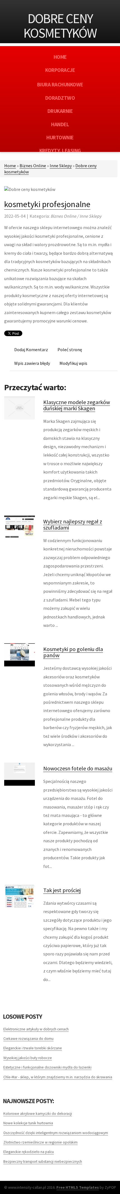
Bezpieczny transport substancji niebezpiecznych (42, 1161)
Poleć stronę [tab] (69, 349)
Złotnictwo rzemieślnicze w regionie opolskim (40, 1142)
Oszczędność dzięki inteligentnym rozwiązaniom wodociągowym (55, 1132)
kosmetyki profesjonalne (47, 204)
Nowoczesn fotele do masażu (77, 768)
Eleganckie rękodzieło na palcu (28, 1151)
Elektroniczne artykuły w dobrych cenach (36, 1029)
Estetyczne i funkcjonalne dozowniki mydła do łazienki (47, 1067)
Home (10, 165)
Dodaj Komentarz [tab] (31, 349)
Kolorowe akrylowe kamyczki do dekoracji (37, 1113)
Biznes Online (33, 165)
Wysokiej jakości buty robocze (27, 1057)
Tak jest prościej (62, 890)
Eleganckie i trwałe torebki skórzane (32, 1048)
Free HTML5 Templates (77, 1187)
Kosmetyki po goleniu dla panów (73, 652)
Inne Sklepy (61, 165)
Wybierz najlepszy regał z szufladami (72, 524)
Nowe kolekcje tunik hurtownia (28, 1123)
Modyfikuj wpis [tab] (73, 363)
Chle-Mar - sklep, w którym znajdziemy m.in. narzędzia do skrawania (57, 1077)
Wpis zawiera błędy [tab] (32, 363)
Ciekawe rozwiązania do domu (28, 1038)
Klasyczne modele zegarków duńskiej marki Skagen (76, 405)
